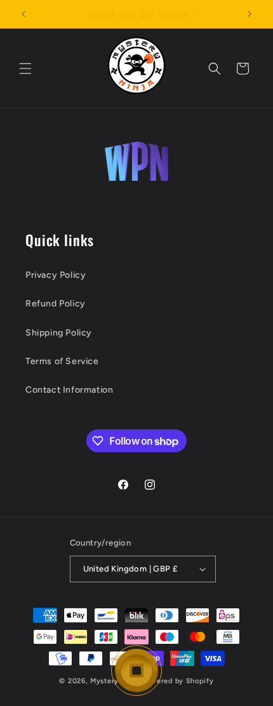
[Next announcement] (249, 14)
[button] (25, 68)
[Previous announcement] (23, 14)
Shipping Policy (58, 332)
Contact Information (69, 389)
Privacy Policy (55, 275)
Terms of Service (62, 361)
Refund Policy (55, 303)
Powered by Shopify (178, 681)
